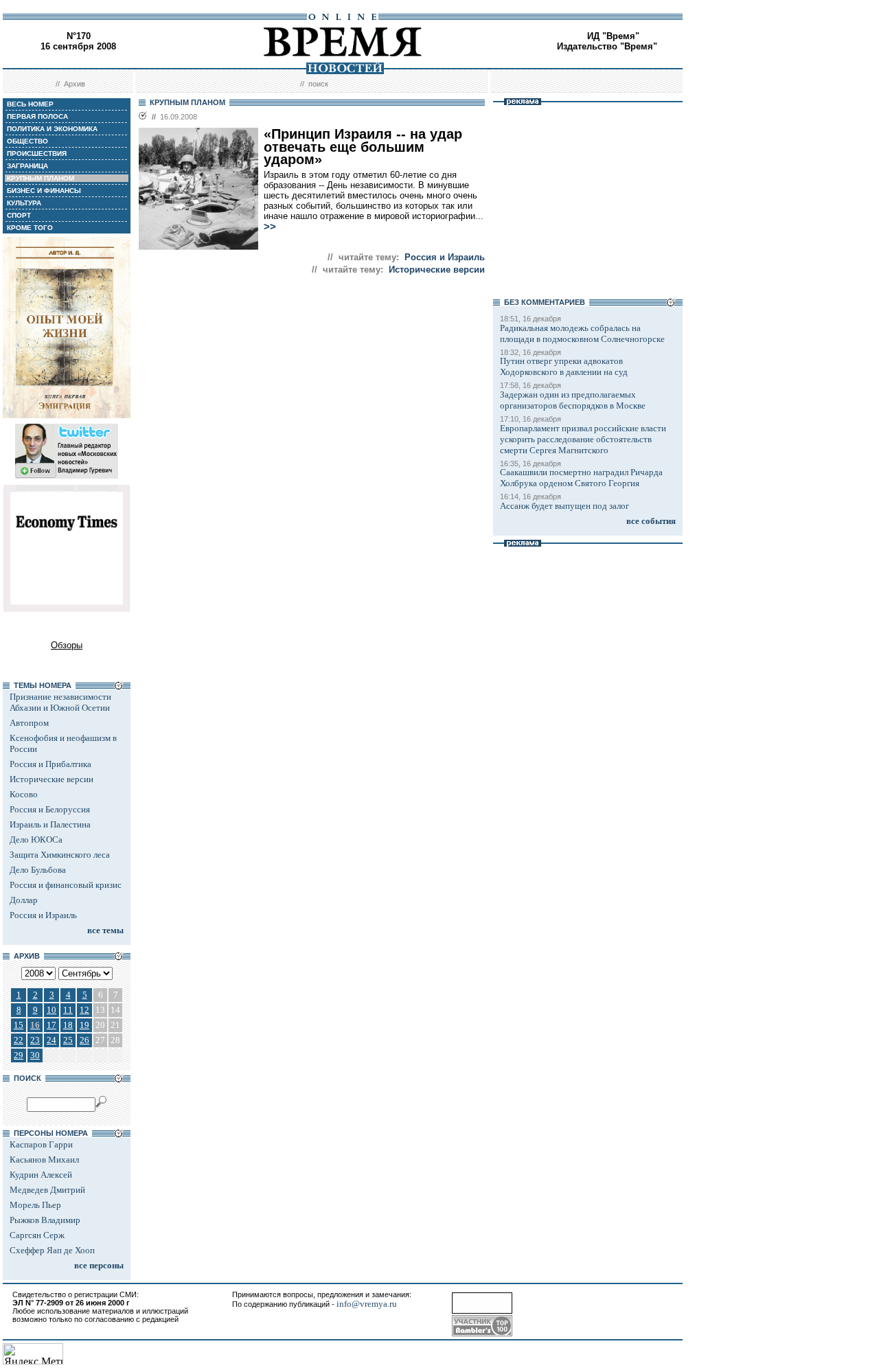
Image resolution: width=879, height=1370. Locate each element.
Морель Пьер (35, 1205)
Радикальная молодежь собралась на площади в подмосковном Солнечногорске (582, 333)
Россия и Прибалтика (50, 764)
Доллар (24, 900)
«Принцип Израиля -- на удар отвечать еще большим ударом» (363, 146)
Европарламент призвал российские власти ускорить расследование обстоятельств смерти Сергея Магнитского (583, 439)
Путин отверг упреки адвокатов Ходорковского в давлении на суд (564, 366)
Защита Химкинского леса (60, 854)
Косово (24, 794)
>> (270, 226)
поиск (318, 84)
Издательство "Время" (607, 46)
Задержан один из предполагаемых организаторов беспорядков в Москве (573, 400)
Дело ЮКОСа (36, 839)
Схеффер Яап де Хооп (52, 1250)
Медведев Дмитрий (47, 1190)
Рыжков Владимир (45, 1220)
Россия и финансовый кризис (66, 885)
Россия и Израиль (43, 915)
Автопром (29, 723)
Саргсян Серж (37, 1235)
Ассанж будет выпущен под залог (564, 506)
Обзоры (66, 645)
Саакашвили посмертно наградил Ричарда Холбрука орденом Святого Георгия (581, 477)
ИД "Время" (613, 36)
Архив (74, 84)
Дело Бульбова (38, 870)
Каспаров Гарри (41, 1144)
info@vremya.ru (366, 1304)
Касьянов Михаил (44, 1159)
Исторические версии (51, 779)
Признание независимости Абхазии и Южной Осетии (60, 702)
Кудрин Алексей (41, 1174)
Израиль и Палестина (50, 824)
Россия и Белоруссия (50, 809)
